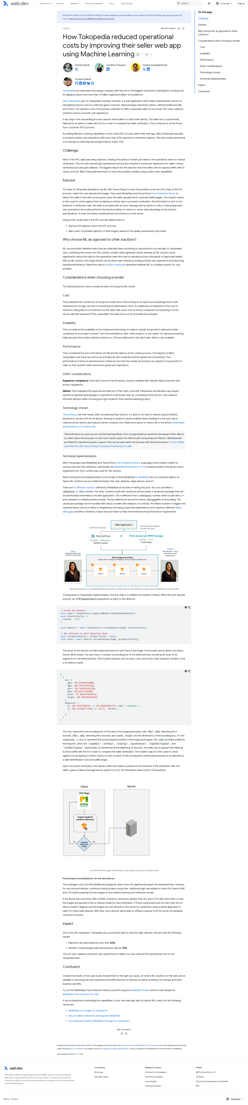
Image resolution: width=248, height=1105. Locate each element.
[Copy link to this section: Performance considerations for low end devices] (117, 878)
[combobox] (190, 3)
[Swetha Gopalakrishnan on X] (144, 70)
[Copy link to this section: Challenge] (80, 150)
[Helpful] (179, 28)
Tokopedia (68, 90)
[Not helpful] (183, 28)
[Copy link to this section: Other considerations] (93, 374)
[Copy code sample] (189, 607)
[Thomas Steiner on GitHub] (76, 84)
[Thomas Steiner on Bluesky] (88, 84)
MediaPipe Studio (140, 990)
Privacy (15, 1099)
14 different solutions (84, 487)
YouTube (200, 1076)
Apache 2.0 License (74, 1048)
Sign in (241, 3)
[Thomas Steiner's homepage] (92, 84)
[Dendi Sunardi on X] (76, 70)
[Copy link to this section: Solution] (77, 180)
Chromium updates (154, 1076)
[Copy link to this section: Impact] (76, 924)
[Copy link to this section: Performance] (83, 346)
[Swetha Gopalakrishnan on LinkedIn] (148, 70)
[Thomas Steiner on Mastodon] (84, 84)
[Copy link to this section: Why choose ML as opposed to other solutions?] (138, 240)
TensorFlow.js (70, 414)
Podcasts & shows (153, 1086)
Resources (44, 3)
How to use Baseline (94, 3)
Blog (112, 3)
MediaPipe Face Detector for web (80, 994)
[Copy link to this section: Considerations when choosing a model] (126, 277)
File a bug (98, 1072)
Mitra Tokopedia (71, 101)
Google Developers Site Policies (114, 1048)
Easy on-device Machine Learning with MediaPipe (94, 1015)
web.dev (66, 28)
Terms (6, 1099)
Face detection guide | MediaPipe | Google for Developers (99, 1021)
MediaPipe (143, 477)
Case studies (151, 1081)
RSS (197, 1086)
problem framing (114, 264)
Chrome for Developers (155, 1072)
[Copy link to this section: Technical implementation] (99, 456)
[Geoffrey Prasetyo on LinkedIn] (108, 70)
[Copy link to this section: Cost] (71, 295)
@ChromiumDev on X (206, 1072)
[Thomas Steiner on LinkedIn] (80, 84)
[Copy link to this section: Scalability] (78, 323)
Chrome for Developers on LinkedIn (212, 1081)
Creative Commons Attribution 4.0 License (139, 1045)
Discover (60, 3)
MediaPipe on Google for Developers (88, 1010)
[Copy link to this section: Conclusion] (82, 967)
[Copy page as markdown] (147, 54)
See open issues (101, 1076)
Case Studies (126, 3)
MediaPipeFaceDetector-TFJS (130, 466)
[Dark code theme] (186, 607)
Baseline (74, 3)
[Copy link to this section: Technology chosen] (90, 408)
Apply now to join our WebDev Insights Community (91, 18)
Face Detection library (163, 193)
